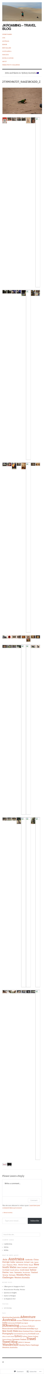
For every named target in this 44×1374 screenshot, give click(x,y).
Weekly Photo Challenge (29, 1345)
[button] (4, 120)
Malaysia (10, 1265)
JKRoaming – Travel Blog (19, 27)
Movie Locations (8, 58)
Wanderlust (10, 1344)
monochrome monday (24, 1328)
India (12, 1262)
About (4, 61)
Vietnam (12, 1275)
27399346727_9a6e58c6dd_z (21, 81)
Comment (33, 1200)
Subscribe (34, 1221)
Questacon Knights (10, 1293)
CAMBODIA (8, 1244)
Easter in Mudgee (10, 1296)
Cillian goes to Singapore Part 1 (14, 1286)
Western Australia (22, 1278)
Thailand (34, 1272)
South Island (24, 1270)
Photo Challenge (35, 1331)
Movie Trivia (23, 1265)
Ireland (27, 1262)
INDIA (6, 1247)
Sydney (18, 1336)
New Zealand (6, 48)
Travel (31, 1339)
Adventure (28, 1317)
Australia (5, 41)
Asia (3, 38)
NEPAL (6, 1250)
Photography (8, 1334)
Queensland (32, 1267)
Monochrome (7, 1329)
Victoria (5, 1275)
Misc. (15, 1265)
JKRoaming (10, 1325)
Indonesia (19, 1262)
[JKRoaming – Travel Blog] (22, 10)
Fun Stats (5, 54)
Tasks (11, 1272)
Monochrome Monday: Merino (14, 1289)
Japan (36, 1262)
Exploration (38, 1320)
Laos (4, 1265)
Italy (32, 1262)
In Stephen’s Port (9, 1299)
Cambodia (29, 1260)
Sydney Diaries (7, 34)
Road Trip (25, 1334)
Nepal (31, 1265)
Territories (26, 1272)
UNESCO (21, 1342)
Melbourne (31, 1326)
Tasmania (18, 1272)
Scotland (5, 1270)
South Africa (6, 51)
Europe (4, 44)
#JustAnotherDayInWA (11, 1317)
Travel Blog (9, 1342)
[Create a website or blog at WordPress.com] (3, 1362)
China (36, 1260)
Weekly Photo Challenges (11, 65)
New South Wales (10, 1331)
